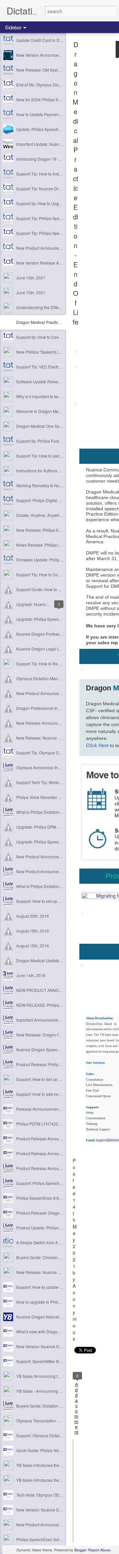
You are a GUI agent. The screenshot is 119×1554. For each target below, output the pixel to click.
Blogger (80, 1549)
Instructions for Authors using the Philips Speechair (61, 470)
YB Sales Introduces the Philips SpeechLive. (56, 1480)
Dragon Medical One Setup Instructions (51, 426)
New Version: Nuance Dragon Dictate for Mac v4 (59, 1509)
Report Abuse (99, 1549)
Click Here (97, 745)
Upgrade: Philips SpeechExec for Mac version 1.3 (60, 841)
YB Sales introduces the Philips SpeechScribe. (58, 1465)
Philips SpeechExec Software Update (49, 1539)
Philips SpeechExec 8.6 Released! (47, 1198)
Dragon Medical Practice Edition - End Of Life (56, 322)
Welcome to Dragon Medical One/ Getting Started (60, 411)
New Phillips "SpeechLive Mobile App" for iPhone (60, 352)
